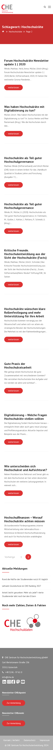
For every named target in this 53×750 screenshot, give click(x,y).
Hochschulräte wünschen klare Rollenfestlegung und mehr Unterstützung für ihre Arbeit (24, 312)
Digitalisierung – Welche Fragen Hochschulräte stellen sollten (25, 417)
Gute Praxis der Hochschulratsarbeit (18, 365)
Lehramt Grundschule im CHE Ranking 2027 (21, 586)
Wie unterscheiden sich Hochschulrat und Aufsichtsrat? (25, 468)
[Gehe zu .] (3, 31)
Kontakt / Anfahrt (12, 740)
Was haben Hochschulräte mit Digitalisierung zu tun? (24, 108)
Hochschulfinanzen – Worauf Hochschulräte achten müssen (24, 519)
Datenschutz (29, 740)
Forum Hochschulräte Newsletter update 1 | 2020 (26, 62)
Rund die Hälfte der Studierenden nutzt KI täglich (25, 579)
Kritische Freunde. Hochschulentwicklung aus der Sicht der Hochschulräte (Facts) (25, 254)
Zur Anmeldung (14, 703)
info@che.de (8, 677)
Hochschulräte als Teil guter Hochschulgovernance (23, 160)
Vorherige (10, 557)
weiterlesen (13, 87)
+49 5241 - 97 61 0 (13, 672)
